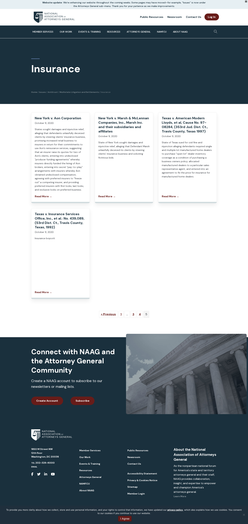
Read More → (43, 196)
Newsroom (174, 17)
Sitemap (132, 486)
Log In (212, 17)
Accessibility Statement (142, 473)
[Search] (215, 30)
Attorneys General (139, 31)
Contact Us (193, 17)
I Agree (124, 518)
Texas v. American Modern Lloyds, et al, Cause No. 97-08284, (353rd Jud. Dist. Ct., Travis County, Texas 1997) (185, 124)
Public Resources (151, 17)
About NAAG (180, 31)
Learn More (180, 496)
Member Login (136, 493)
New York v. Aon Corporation (58, 118)
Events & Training (89, 31)
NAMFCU (162, 31)
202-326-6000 (45, 462)
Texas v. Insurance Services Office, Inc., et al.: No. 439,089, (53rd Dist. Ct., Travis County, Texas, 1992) (59, 220)
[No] (243, 514)
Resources (113, 31)
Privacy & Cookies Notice (142, 480)
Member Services (43, 31)
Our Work (66, 31)
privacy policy (175, 509)
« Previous (108, 314)
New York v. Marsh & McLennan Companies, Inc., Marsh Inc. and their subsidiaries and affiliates (123, 124)
